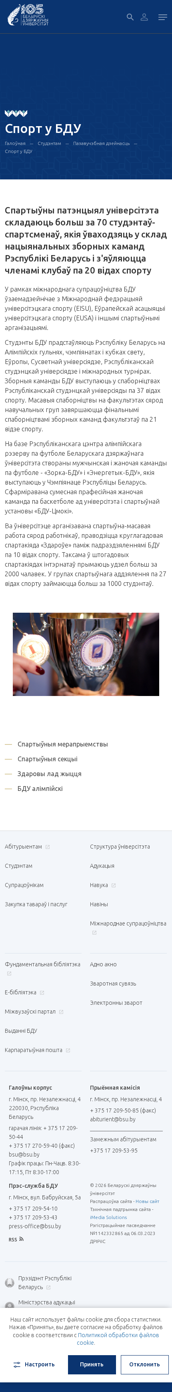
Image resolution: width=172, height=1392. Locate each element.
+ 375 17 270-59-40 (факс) (42, 1146)
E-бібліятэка (21, 992)
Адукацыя (102, 866)
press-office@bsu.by (35, 1226)
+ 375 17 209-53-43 (33, 1217)
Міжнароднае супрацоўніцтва (128, 923)
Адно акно (103, 964)
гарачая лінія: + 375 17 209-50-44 (43, 1132)
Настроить (40, 1364)
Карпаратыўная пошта (34, 1050)
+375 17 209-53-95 (114, 1150)
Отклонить (144, 1364)
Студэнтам (49, 143)
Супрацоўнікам (24, 885)
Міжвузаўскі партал (31, 1011)
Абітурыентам (24, 846)
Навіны (99, 904)
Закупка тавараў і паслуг (36, 904)
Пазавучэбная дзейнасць (101, 143)
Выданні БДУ (21, 1031)
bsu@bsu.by (24, 1154)
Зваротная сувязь (113, 983)
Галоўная (15, 143)
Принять (92, 1364)
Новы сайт (147, 1201)
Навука (99, 885)
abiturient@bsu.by (113, 1119)
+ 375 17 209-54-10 (33, 1208)
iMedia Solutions (108, 1217)
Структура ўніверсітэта (120, 846)
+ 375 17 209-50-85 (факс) (123, 1110)
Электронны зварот (116, 1003)
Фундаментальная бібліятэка (42, 964)
